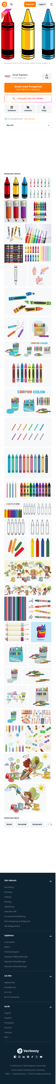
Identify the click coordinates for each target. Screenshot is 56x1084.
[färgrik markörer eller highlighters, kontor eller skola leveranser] (17, 832)
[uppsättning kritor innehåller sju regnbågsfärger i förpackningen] (15, 422)
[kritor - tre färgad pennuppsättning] (15, 234)
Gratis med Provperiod (28, 88)
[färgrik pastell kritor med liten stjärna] (15, 920)
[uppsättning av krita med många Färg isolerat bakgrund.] (27, 557)
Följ (46, 78)
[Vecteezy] (4, 4)
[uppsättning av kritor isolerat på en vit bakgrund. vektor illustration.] (18, 300)
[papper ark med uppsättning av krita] (17, 280)
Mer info (10, 125)
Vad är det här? (29, 119)
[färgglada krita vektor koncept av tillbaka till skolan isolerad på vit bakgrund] (15, 258)
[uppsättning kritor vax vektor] (15, 211)
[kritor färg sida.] (18, 642)
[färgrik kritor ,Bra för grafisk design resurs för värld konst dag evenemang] (15, 698)
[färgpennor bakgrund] (15, 783)
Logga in (42, 4)
